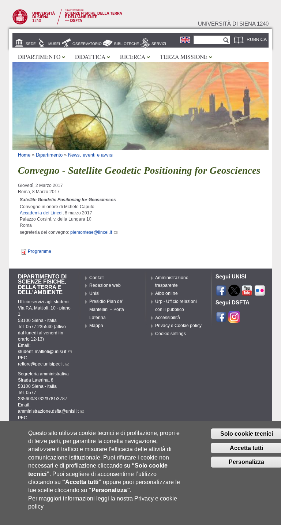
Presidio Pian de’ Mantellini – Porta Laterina (106, 309)
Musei (54, 44)
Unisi (94, 293)
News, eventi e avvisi (90, 155)
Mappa (96, 325)
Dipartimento (39, 56)
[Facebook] (221, 293)
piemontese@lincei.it (91, 232)
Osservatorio (87, 44)
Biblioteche (126, 44)
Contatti (97, 277)
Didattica (90, 56)
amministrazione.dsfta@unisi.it (48, 411)
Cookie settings (170, 333)
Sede (31, 44)
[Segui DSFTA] (234, 319)
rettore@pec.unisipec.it (41, 364)
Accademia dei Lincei (41, 212)
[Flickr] (260, 293)
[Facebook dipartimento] (221, 319)
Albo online (166, 293)
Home (24, 155)
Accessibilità (167, 317)
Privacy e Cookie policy (178, 325)
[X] (234, 293)
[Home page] (67, 23)
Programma (39, 251)
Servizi (158, 44)
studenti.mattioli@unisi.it (42, 351)
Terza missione (183, 56)
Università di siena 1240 (233, 24)
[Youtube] (247, 293)
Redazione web (105, 285)
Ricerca (132, 56)
